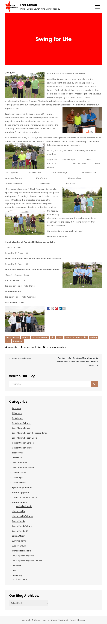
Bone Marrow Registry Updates (26, 438)
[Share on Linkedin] (60, 308)
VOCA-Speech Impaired (23, 555)
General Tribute (19, 472)
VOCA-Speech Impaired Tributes (27, 560)
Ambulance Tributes (21, 423)
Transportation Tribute (22, 551)
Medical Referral (19, 502)
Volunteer (16, 565)
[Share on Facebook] (48, 308)
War (14, 570)
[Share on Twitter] (52, 308)
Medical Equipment (20, 492)
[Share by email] (64, 308)
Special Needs (18, 521)
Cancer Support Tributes (23, 448)
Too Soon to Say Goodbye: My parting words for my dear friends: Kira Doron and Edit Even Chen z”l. (77, 362)
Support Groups (19, 546)
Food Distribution (19, 462)
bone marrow (13, 337)
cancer (25, 337)
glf (52, 337)
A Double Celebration (21, 358)
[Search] (94, 384)
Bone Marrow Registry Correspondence (29, 433)
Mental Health (18, 511)
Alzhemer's (17, 413)
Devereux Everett (40, 337)
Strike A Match (18, 536)
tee (8, 341)
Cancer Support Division (23, 443)
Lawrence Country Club (76, 337)
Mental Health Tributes (22, 516)
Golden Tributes (19, 482)
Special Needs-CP (20, 531)
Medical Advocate (24, 506)
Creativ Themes (77, 620)
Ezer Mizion (28, 5)
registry (93, 337)
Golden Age (17, 477)
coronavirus (17, 453)
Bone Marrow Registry (56, 347)
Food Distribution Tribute (23, 467)
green (59, 337)
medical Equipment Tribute (24, 497)
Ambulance (17, 418)
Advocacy (16, 408)
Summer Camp (19, 541)
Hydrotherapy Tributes (22, 487)
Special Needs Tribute (22, 526)
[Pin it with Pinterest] (56, 308)
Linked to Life (21, 579)
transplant (17, 341)
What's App (17, 575)
